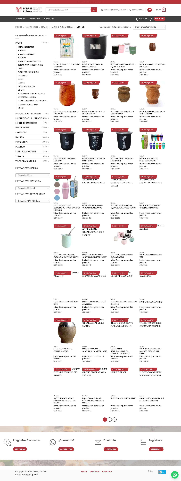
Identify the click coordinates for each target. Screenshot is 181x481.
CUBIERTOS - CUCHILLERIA (28, 72)
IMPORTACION (22, 127)
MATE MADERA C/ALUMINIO (151, 302)
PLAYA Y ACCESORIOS (25, 151)
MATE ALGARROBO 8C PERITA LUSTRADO (66, 112)
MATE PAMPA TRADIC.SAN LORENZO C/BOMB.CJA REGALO (150, 351)
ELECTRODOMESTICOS (26, 123)
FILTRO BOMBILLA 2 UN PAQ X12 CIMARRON (67, 65)
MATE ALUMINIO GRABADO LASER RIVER (122, 159)
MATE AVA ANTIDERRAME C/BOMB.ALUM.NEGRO (150, 206)
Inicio (18, 27)
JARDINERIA (21, 132)
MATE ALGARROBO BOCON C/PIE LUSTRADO (93, 112)
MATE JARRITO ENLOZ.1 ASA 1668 (151, 256)
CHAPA (21, 68)
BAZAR (44, 27)
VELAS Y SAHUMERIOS (25, 161)
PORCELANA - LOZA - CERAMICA (31, 93)
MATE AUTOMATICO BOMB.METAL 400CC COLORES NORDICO (67, 207)
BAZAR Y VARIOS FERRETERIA (29, 61)
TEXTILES (19, 156)
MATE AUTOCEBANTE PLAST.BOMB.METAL (148, 159)
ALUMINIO (22, 58)
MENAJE (21, 90)
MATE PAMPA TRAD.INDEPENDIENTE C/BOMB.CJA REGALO (120, 351)
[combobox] (32, 175)
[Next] (115, 419)
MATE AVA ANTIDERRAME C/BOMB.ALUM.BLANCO (92, 206)
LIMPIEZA (19, 137)
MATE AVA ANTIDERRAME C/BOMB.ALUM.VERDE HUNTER (66, 256)
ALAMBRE (21, 50)
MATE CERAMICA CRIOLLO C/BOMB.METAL (122, 256)
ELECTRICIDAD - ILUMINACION (29, 118)
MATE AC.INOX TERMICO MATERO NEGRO (92, 65)
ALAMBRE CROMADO (26, 54)
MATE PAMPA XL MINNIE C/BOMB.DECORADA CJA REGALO (93, 400)
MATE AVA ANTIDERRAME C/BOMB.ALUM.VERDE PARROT (94, 256)
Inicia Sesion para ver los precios (65, 71)
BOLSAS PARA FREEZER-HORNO (30, 65)
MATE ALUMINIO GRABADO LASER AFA (65, 159)
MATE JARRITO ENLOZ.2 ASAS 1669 (66, 303)
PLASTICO (20, 146)
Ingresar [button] (159, 19)
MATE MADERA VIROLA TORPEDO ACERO (63, 350)
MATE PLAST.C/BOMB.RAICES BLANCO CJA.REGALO (152, 399)
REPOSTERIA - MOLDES (27, 97)
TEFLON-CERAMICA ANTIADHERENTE (33, 100)
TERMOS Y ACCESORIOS (28, 104)
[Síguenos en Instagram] (151, 471)
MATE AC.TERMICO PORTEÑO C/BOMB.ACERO (123, 65)
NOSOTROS (49, 19)
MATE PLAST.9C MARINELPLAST (123, 398)
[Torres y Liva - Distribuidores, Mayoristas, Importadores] (28, 10)
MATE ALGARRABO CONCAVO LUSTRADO (152, 65)
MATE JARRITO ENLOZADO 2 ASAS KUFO (94, 303)
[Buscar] (94, 9)
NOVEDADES (34, 19)
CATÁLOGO (20, 19)
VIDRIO (20, 108)
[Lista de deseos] (149, 10)
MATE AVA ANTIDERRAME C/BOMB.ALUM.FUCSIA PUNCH (123, 206)
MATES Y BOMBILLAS (62, 27)
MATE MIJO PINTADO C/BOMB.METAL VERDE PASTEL (95, 350)
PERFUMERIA (21, 142)
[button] (161, 9)
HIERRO (21, 79)
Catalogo (31, 27)
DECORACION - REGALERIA (28, 113)
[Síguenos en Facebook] (148, 471)
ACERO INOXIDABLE (26, 47)
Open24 (34, 474)
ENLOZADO (22, 75)
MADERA (21, 83)
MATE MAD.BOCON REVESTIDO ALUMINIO (124, 303)
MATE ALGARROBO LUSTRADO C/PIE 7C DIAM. (152, 112)
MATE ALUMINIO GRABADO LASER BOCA (93, 159)
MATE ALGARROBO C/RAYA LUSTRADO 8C (122, 112)
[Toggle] (48, 42)
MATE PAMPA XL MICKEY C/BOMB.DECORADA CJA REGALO (64, 400)
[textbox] (32, 175)
